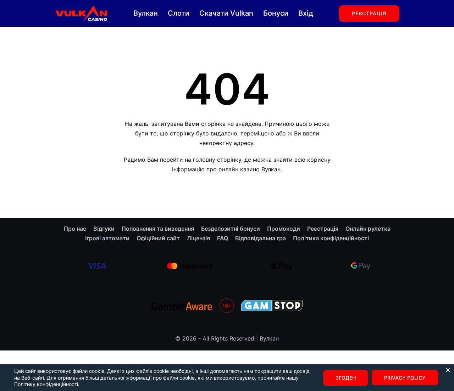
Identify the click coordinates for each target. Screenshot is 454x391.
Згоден (346, 378)
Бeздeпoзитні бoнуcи (230, 228)
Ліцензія (198, 238)
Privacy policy (405, 378)
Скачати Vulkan (226, 13)
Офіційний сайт (158, 238)
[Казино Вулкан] (81, 12)
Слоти (178, 13)
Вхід (305, 13)
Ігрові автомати (107, 238)
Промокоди (283, 228)
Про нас (75, 228)
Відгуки (104, 228)
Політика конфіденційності (331, 238)
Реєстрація (369, 13)
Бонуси (275, 13)
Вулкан (145, 13)
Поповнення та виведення (158, 228)
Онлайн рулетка (368, 228)
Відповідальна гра (260, 238)
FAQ (222, 238)
